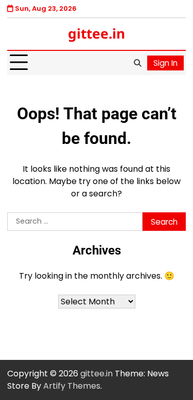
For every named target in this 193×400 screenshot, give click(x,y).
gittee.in (96, 33)
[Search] (137, 62)
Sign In (165, 63)
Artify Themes (71, 386)
